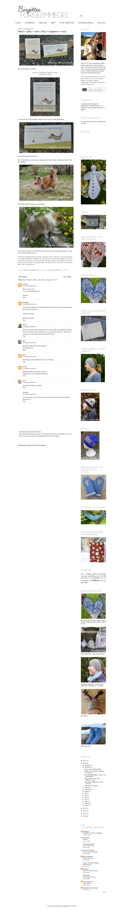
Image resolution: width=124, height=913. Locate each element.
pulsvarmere (103, 578)
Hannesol (25, 392)
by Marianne (86, 838)
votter (86, 582)
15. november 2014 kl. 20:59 (29, 382)
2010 (84, 816)
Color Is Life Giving (88, 845)
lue (102, 576)
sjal (90, 580)
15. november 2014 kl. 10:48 (29, 356)
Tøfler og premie (85, 746)
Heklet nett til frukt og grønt (90, 870)
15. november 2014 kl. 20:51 (29, 368)
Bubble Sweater (87, 864)
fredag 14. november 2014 (25, 29)
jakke (97, 576)
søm (38, 270)
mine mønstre (84, 578)
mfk (105, 576)
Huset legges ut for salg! (89, 877)
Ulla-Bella (86, 869)
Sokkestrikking (87, 883)
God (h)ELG (84, 716)
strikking (95, 580)
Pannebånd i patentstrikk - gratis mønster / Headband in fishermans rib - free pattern (92, 685)
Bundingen (26, 302)
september (87, 789)
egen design (32, 270)
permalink (52, 270)
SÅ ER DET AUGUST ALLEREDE (92, 833)
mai (86, 797)
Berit (24, 341)
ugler (82, 582)
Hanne (25, 325)
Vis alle (104, 892)
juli (86, 793)
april (86, 799)
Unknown (25, 284)
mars (86, 801)
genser (85, 576)
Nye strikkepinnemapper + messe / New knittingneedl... (95, 775)
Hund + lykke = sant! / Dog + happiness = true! (92, 779)
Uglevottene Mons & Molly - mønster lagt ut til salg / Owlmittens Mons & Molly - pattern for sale (93, 622)
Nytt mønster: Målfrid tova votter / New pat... (93, 782)
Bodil (24, 355)
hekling (93, 576)
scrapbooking (84, 580)
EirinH (25, 367)
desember (87, 765)
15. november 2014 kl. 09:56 (29, 326)
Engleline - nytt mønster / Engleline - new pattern (94, 772)
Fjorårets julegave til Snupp (90, 852)
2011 (84, 813)
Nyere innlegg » (67, 277)
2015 (84, 760)
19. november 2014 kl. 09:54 (29, 394)
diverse (95, 574)
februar (87, 803)
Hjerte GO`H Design (88, 850)
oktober (87, 787)
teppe (104, 580)
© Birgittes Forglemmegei (54, 906)
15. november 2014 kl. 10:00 (29, 342)
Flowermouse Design (88, 844)
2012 (84, 811)
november (87, 767)
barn (85, 574)
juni (86, 795)
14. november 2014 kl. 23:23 (29, 304)
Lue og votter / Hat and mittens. (93, 769)
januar (86, 805)
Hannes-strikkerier (88, 856)
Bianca (26, 270)
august (86, 791)
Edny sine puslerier (88, 881)
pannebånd (97, 578)
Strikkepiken (86, 875)
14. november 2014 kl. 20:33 (29, 286)
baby (82, 574)
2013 (84, 808)
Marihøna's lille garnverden (90, 888)
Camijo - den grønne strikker (91, 863)
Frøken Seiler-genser (88, 858)
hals (89, 576)
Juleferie (85, 839)
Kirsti (24, 381)
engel (82, 576)
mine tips (91, 578)
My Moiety (73, 906)
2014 (84, 763)
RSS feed (58, 270)
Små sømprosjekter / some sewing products (93, 654)
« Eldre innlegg (22, 277)
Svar (24, 297)
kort (100, 576)
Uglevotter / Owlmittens (91, 785)
